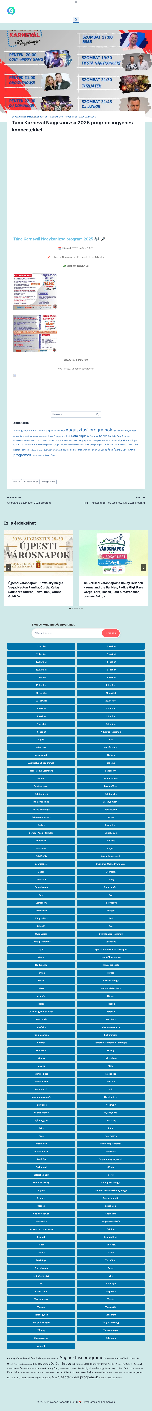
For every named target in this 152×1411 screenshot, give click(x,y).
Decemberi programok (38, 436)
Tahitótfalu (110, 1244)
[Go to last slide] (8, 567)
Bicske (110, 817)
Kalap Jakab (59, 444)
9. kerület (41, 732)
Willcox (41, 456)
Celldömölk (41, 856)
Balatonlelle (111, 794)
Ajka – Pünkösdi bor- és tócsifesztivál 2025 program (114, 500)
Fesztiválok (41, 910)
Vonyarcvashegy (110, 1322)
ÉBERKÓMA (50, 455)
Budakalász (111, 833)
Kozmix (105, 444)
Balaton (41, 778)
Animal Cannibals (38, 430)
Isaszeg (111, 1003)
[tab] (70, 608)
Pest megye (111, 1136)
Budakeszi (41, 840)
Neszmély (111, 1104)
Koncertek (41, 117)
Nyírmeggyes (41, 1120)
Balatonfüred (110, 786)
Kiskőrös (41, 1027)
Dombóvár (41, 879)
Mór (111, 1089)
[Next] (143, 567)
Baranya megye (111, 801)
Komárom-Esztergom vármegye (111, 1042)
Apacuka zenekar (56, 430)
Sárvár (110, 1167)
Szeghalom (111, 1206)
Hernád (110, 972)
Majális (41, 1066)
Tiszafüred (110, 1260)
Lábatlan (41, 1058)
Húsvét (110, 996)
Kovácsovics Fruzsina (74, 445)
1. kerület (41, 646)
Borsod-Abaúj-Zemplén (41, 833)
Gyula (41, 957)
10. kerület (111, 646)
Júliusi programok (44, 445)
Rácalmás (111, 1151)
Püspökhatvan (41, 1151)
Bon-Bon (116, 431)
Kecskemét (41, 1019)
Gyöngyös (111, 941)
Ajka (111, 739)
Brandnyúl (126, 430)
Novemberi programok (52, 450)
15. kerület (41, 669)
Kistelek (41, 1042)
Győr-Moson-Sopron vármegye (111, 949)
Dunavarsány (111, 887)
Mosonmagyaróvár (41, 1097)
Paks (41, 1128)
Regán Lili (95, 449)
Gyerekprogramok (41, 941)
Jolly (21, 445)
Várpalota (111, 1291)
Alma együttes (20, 430)
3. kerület (41, 708)
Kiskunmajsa (110, 1035)
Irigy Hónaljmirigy (127, 440)
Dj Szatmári (92, 436)
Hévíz (41, 988)
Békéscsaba (111, 809)
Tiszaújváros (41, 1268)
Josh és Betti (30, 444)
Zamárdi (41, 1346)
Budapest (41, 848)
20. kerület (41, 693)
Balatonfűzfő (41, 794)
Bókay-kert (110, 825)
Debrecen (111, 871)
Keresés (111, 633)
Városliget (111, 1283)
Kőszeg (110, 1050)
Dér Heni (127, 436)
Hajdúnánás (41, 965)
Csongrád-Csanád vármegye (110, 864)
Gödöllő (41, 926)
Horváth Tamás (109, 440)
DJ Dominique (76, 436)
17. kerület (41, 677)
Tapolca (41, 1252)
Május (135, 444)
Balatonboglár (41, 786)
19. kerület (41, 685)
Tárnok (110, 1252)
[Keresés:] (76, 414)
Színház (111, 1229)
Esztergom (41, 902)
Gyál (111, 926)
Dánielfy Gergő (115, 436)
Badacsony (110, 770)
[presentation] (38, 553)
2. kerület (110, 685)
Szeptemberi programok (78, 1377)
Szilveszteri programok (41, 1229)
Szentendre (41, 1221)
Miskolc (111, 1081)
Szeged (41, 1206)
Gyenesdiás (41, 934)
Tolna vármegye (41, 1276)
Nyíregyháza (110, 1112)
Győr (41, 949)
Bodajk (41, 825)
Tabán (41, 1244)
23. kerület (110, 700)
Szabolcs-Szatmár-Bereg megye (110, 1190)
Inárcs (41, 1003)
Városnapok (41, 1291)
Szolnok (41, 1237)
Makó (111, 1066)
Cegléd (110, 848)
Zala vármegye (87, 117)
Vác (41, 1283)
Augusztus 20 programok (41, 763)
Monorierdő (41, 1089)
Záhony (41, 1330)
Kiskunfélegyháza (111, 1027)
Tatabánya (41, 1260)
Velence (41, 1307)
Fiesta (16, 481)
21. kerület (111, 693)
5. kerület (41, 716)
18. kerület (111, 677)
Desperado (59, 436)
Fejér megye (111, 902)
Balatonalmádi (110, 778)
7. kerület (41, 724)
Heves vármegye (110, 980)
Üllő (111, 1276)
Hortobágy (41, 996)
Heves (41, 980)
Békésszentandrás (41, 817)
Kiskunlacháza (41, 1035)
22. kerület (41, 700)
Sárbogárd (41, 1167)
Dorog (111, 879)
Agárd (41, 739)
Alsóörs (111, 755)
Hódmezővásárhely (111, 988)
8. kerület (110, 724)
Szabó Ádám (107, 449)
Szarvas (41, 1198)
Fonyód (111, 910)
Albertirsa (41, 747)
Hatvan (41, 972)
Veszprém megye (41, 1322)
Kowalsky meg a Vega (92, 445)
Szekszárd (110, 1213)
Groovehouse (59, 440)
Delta (50, 436)
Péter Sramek (83, 450)
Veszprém (111, 1314)
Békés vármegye (41, 809)
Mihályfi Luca (126, 445)
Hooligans (97, 441)
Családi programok (23, 117)
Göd (111, 918)
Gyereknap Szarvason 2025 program (29, 500)
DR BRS (103, 436)
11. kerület (41, 654)
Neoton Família (20, 450)
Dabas (41, 871)
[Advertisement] (75, 178)
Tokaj (111, 1268)
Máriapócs (110, 1073)
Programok (71, 117)
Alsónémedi (41, 755)
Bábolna (111, 763)
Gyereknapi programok (111, 934)
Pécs (41, 1136)
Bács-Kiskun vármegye (41, 770)
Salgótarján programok (111, 1159)
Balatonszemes (41, 801)
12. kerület (111, 654)
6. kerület (110, 716)
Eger (41, 895)
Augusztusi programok (89, 429)
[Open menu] (76, 2)
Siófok (110, 1175)
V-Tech (34, 456)
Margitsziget (41, 1073)
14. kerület (111, 662)
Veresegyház (41, 1314)
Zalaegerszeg (41, 1338)
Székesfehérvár (41, 1213)
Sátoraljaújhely (41, 1175)
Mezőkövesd (41, 1081)
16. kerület (111, 669)
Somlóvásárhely (41, 1182)
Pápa (110, 1128)
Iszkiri (16, 444)
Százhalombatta (111, 1198)
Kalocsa (111, 1011)
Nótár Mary (69, 449)
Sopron (41, 1190)
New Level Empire (35, 450)
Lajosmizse (111, 1058)
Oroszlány (111, 1120)
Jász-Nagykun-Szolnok (41, 1011)
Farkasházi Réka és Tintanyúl (26, 441)
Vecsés (110, 1299)
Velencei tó (110, 1307)
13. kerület (41, 662)
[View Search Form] (76, 20)
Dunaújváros (41, 887)
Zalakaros (111, 1338)
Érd (111, 895)
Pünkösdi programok (111, 1143)
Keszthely (111, 1019)
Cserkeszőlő (41, 864)
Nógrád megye (41, 1112)
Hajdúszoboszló (110, 965)
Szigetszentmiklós (110, 1221)
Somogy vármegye (110, 1182)
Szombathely (110, 1237)
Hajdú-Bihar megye (111, 957)
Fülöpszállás (41, 918)
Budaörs (110, 840)
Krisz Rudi (114, 444)
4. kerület (110, 708)
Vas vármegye (41, 1299)
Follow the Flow (46, 441)
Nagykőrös (41, 1104)
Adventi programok (111, 732)
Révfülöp (41, 1159)
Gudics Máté (73, 441)
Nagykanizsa (56, 117)
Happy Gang (85, 440)
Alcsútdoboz (110, 747)
